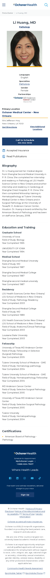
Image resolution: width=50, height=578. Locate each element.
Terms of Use (28, 514)
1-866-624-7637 (25, 464)
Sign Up (27, 494)
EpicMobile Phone (34, 573)
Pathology (24, 27)
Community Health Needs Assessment (25, 568)
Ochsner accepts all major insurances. (25, 522)
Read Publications (17, 156)
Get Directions (9, 127)
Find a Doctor (7, 13)
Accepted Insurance (18, 150)
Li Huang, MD (21, 13)
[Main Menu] (3, 4)
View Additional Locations (37, 128)
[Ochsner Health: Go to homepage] (25, 4)
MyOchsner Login (24, 461)
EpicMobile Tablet (13, 573)
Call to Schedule (25, 141)
